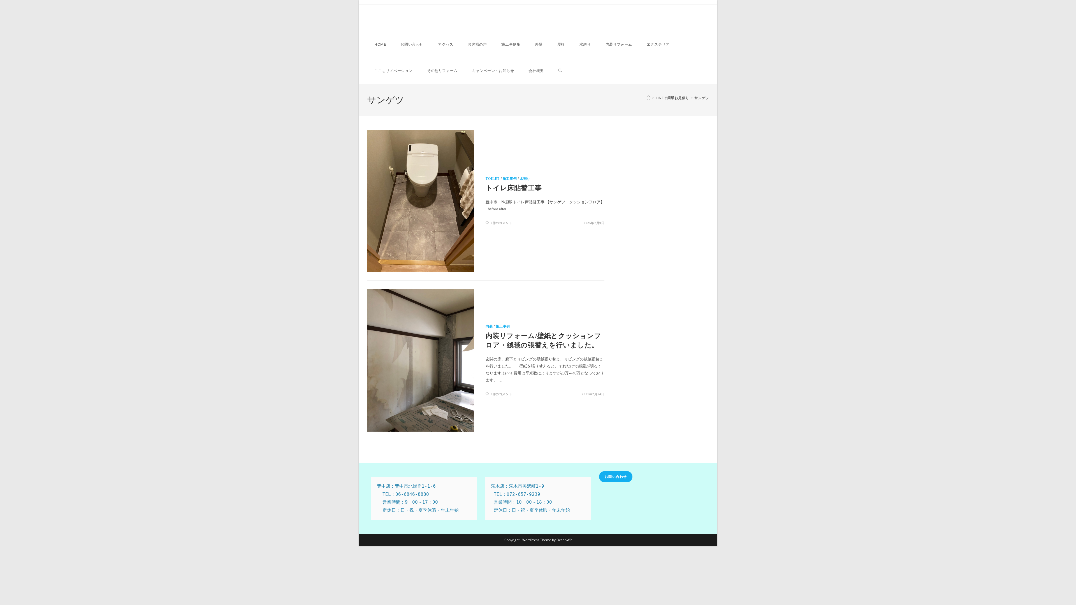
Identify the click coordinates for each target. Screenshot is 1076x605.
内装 (489, 326)
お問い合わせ (616, 476)
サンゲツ (701, 97)
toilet (493, 179)
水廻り (525, 179)
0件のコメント (501, 223)
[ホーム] (648, 97)
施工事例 (510, 179)
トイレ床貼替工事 (514, 188)
